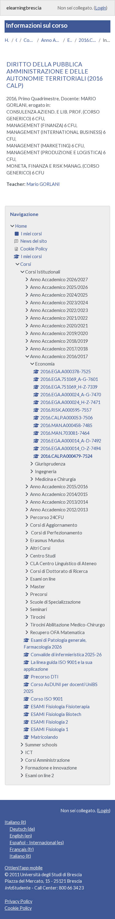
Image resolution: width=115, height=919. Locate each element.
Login (100, 7)
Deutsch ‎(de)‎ (22, 829)
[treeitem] (57, 501)
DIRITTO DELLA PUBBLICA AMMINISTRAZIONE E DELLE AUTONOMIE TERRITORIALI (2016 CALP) (54, 75)
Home (7, 40)
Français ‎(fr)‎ (22, 849)
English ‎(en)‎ (21, 835)
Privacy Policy (18, 901)
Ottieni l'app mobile (24, 867)
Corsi (16, 40)
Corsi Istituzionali (29, 40)
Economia (69, 40)
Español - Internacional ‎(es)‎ (37, 842)
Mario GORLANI (43, 184)
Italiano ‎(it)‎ (15, 822)
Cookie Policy (18, 908)
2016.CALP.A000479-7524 (87, 40)
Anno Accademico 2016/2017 (51, 40)
